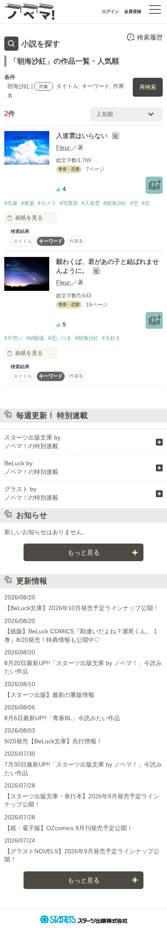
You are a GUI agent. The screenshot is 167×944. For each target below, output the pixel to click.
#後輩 (27, 203)
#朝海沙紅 (115, 203)
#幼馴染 (35, 338)
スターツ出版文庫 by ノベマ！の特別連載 (32, 441)
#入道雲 (90, 203)
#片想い (13, 338)
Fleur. (64, 147)
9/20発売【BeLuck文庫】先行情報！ (53, 741)
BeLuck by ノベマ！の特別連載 (31, 467)
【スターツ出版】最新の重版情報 (49, 694)
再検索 (148, 87)
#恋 (146, 203)
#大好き (111, 338)
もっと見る (84, 552)
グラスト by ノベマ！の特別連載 (31, 493)
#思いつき (60, 338)
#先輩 (11, 203)
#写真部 (69, 203)
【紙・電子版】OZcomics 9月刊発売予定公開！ (68, 828)
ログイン (110, 11)
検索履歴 (150, 37)
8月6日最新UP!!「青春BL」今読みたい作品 (62, 718)
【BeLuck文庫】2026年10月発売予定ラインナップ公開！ (81, 608)
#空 (134, 203)
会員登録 (132, 11)
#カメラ (47, 203)
